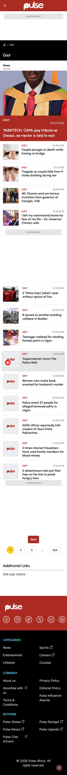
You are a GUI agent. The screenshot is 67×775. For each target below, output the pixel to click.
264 (54, 550)
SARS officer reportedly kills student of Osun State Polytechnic (41, 429)
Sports (44, 647)
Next (33, 539)
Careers (44, 655)
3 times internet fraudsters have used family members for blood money (43, 451)
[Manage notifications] (59, 768)
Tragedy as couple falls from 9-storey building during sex (43, 173)
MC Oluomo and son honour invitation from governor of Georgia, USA (40, 197)
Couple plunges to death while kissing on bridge (42, 151)
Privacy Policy (49, 680)
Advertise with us (13, 690)
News (6, 65)
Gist (6, 120)
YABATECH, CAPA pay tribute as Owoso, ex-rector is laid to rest (30, 133)
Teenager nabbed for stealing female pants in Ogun (42, 338)
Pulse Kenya (11, 729)
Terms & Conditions (10, 702)
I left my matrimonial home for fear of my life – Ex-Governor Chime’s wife (42, 219)
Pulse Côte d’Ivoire (10, 739)
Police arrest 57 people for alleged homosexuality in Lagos (40, 406)
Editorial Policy (49, 688)
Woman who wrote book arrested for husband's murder (42, 382)
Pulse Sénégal (49, 722)
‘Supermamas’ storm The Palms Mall (39, 360)
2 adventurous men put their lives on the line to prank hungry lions (41, 474)
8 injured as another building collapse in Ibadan (41, 316)
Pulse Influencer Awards (50, 698)
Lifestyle (9, 662)
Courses (45, 662)
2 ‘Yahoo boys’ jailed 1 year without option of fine (40, 294)
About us (9, 680)
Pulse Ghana (11, 722)
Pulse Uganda (49, 729)
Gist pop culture (14, 574)
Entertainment (12, 655)
